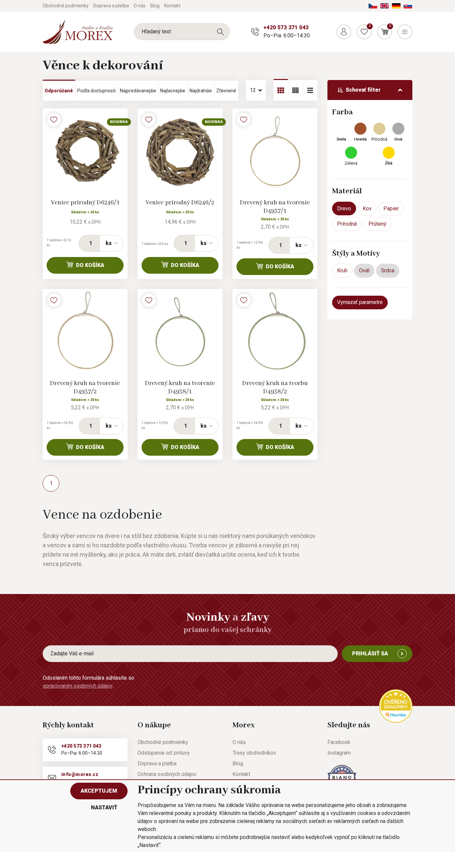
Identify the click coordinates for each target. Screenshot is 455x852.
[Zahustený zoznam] (310, 90)
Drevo (344, 208)
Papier (391, 208)
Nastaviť (104, 807)
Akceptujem (99, 791)
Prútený (377, 224)
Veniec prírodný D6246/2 (180, 203)
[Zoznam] (295, 90)
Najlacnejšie (172, 90)
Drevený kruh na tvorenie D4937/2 (85, 387)
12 (253, 90)
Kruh (342, 270)
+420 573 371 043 (285, 27)
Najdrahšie (201, 90)
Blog (155, 5)
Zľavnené (226, 90)
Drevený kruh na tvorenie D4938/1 (180, 387)
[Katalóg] (280, 90)
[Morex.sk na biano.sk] (341, 777)
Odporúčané (59, 90)
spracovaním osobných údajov (77, 686)
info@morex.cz (79, 774)
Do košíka (90, 265)
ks (109, 243)
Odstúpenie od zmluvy (164, 753)
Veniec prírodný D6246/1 (85, 203)
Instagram (339, 753)
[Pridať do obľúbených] (54, 119)
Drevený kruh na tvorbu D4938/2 (275, 387)
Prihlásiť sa (370, 653)
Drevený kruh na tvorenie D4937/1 (275, 207)
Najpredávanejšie (138, 90)
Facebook (338, 742)
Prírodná (347, 224)
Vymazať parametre (360, 302)
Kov (367, 208)
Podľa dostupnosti (96, 90)
